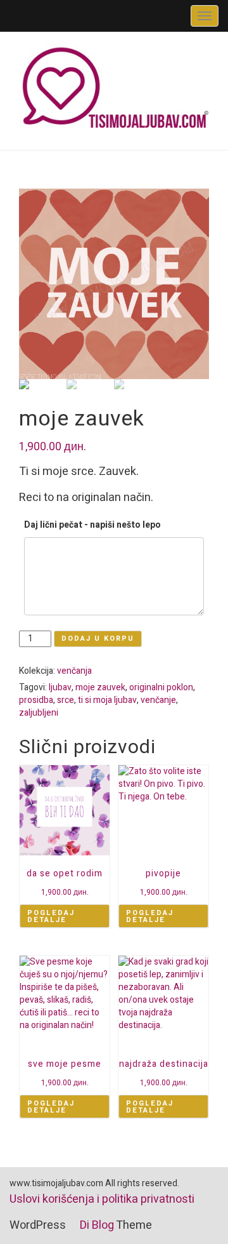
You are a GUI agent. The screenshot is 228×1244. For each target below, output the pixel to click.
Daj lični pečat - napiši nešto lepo (92, 525)
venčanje (158, 700)
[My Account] (31, 15)
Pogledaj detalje (51, 916)
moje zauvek (100, 687)
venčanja (74, 671)
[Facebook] (45, 15)
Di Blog (95, 1225)
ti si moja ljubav (107, 700)
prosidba (36, 700)
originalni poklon (161, 687)
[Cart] (18, 15)
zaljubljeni (38, 712)
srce (65, 700)
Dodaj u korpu (97, 638)
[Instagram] (59, 15)
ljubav (60, 687)
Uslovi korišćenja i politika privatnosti (102, 1199)
